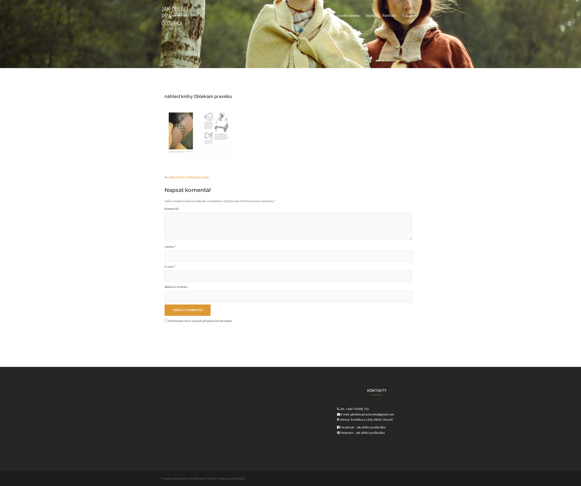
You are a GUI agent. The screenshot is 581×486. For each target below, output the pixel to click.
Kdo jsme (409, 15)
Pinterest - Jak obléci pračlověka (362, 433)
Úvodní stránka (348, 15)
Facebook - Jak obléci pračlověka (363, 427)
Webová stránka (176, 287)
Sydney (222, 478)
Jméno (170, 247)
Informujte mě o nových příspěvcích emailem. (200, 321)
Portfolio (389, 15)
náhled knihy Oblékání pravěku (188, 177)
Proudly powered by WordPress (183, 478)
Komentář (172, 209)
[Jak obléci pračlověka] (174, 15)
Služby (371, 15)
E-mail (170, 267)
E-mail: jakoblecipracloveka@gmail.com (367, 414)
